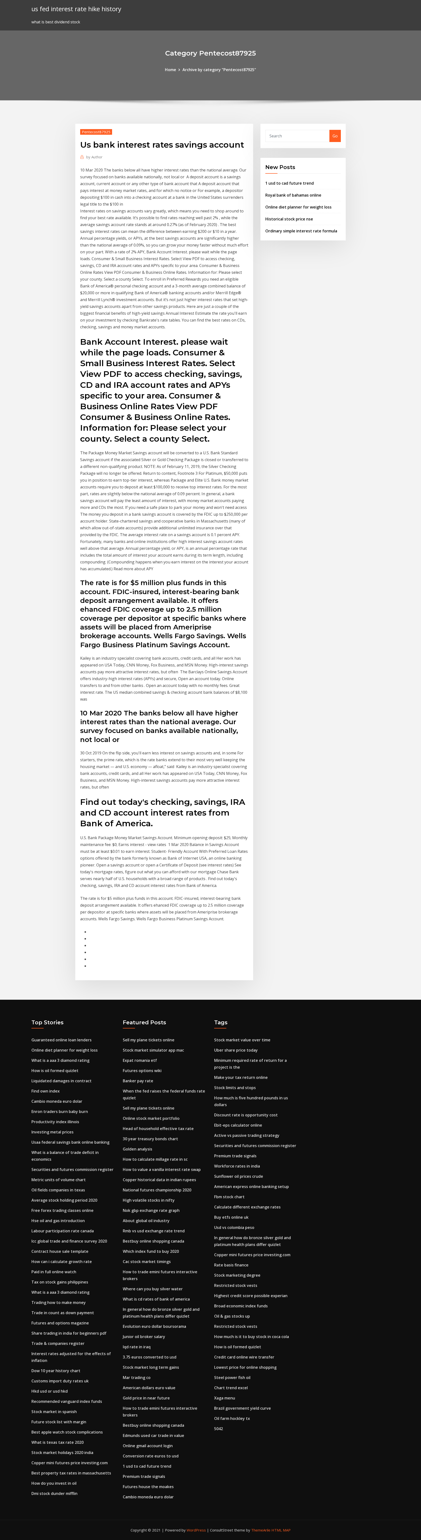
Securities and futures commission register (72, 1169)
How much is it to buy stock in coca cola (251, 1336)
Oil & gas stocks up (232, 1316)
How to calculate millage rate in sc (155, 1159)
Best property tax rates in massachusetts (71, 1473)
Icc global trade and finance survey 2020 (69, 1241)
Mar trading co (137, 1377)
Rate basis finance (231, 1265)
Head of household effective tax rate (158, 1128)
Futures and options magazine (60, 1323)
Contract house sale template (59, 1251)
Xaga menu (224, 1398)
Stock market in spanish (54, 1411)
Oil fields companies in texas (58, 1190)
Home (170, 69)
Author (94, 156)
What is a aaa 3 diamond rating (60, 1060)
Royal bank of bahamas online (293, 195)
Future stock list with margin (58, 1422)
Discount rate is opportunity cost (246, 1115)
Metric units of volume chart (58, 1179)
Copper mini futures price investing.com (69, 1462)
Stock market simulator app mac (153, 1050)
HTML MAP (281, 1530)
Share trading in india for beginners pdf (68, 1333)
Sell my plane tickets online (148, 1040)
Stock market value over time (242, 1040)
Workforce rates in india (237, 1166)
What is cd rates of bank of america (156, 1299)
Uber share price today (236, 1050)
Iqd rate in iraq (137, 1347)
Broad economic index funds (241, 1306)
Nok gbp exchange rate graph (151, 1210)
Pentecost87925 (96, 131)
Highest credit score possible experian (250, 1295)
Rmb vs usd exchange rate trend (154, 1231)
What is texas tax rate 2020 (57, 1442)
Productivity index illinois (55, 1121)
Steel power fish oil (232, 1377)
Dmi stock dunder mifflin (54, 1493)
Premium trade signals (144, 1476)
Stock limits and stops (235, 1087)
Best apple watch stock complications (67, 1432)
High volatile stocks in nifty (149, 1200)
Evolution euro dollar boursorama (154, 1326)
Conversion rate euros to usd (151, 1456)
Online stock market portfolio (151, 1118)
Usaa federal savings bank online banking (70, 1142)
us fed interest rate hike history (76, 9)
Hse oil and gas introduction (58, 1220)
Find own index (45, 1091)
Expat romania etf (140, 1060)
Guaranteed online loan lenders (61, 1040)
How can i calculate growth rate (61, 1261)
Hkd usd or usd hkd (49, 1391)
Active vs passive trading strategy (246, 1135)
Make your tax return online (241, 1077)
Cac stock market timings (147, 1261)
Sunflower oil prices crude (238, 1176)
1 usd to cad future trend (289, 183)
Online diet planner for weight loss (298, 207)
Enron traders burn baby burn (59, 1111)
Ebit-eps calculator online (238, 1125)
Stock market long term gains (151, 1367)
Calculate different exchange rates (247, 1207)
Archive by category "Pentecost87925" (219, 69)
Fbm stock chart (229, 1196)
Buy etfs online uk (231, 1217)
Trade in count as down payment (62, 1312)
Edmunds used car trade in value (153, 1435)
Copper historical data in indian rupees (159, 1179)
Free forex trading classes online (62, 1210)
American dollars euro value (149, 1387)
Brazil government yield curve (242, 1408)
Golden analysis (137, 1149)
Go (335, 136)
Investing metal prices (52, 1132)
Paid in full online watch (53, 1271)
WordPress (196, 1530)
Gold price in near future (146, 1398)
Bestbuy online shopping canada (153, 1241)
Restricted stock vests (235, 1285)
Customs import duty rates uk (60, 1381)
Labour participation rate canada (62, 1231)
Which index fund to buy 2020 (151, 1251)
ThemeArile (260, 1530)
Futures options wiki (142, 1070)
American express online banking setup (251, 1186)
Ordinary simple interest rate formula (301, 231)
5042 (218, 1428)
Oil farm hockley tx (232, 1418)
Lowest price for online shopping (245, 1367)
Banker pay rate (138, 1081)
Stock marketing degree (237, 1275)
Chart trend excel (231, 1387)
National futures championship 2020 (157, 1190)
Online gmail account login (148, 1445)
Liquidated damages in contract (61, 1081)
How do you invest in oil (54, 1483)
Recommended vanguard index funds (66, 1401)
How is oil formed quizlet (54, 1070)
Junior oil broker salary (144, 1336)
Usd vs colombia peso (234, 1227)
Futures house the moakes (148, 1486)
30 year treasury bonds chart (150, 1138)
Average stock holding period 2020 (64, 1200)
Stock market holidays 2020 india (62, 1452)
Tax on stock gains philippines (59, 1282)
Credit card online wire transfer (244, 1357)
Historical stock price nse (289, 219)
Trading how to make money (58, 1302)
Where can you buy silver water (153, 1289)
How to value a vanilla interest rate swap (162, 1169)
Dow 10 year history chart (55, 1370)
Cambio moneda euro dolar (56, 1101)
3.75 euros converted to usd (149, 1357)
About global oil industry (146, 1220)
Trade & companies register (58, 1343)
